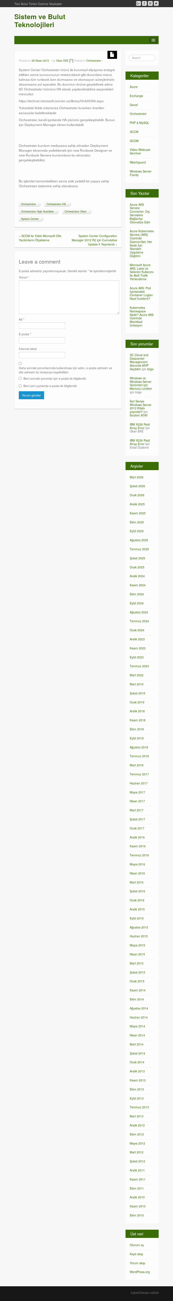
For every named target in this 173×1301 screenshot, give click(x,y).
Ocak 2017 (137, 828)
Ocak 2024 (137, 630)
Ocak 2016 (137, 900)
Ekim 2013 (137, 1089)
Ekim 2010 (137, 1215)
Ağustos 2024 (139, 612)
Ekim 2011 (137, 1188)
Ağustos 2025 (139, 540)
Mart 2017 (136, 810)
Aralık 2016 (137, 837)
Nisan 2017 (137, 801)
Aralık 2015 (137, 909)
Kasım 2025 (138, 513)
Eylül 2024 (137, 603)
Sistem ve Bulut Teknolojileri (39, 20)
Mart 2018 (136, 765)
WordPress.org (140, 1272)
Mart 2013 (136, 1116)
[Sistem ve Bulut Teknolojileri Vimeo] (150, 3)
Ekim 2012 (137, 1134)
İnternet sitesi (28, 349)
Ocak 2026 (137, 495)
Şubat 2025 (137, 558)
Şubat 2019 (137, 693)
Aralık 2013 (137, 1071)
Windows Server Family (140, 173)
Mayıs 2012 (137, 1143)
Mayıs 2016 (137, 864)
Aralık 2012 (137, 1125)
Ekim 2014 (137, 999)
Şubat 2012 (137, 1161)
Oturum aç (137, 1245)
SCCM (134, 132)
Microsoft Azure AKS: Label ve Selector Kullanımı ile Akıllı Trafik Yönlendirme (142, 272)
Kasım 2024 (138, 585)
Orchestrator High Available (37, 211)
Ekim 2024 (137, 594)
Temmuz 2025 (139, 549)
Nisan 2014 (137, 1035)
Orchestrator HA (56, 204)
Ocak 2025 (137, 567)
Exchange (136, 96)
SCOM (134, 141)
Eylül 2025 (137, 531)
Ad (21, 319)
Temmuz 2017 (139, 774)
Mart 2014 (136, 1044)
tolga (150, 369)
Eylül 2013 (137, 1098)
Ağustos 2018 (139, 747)
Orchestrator (93, 60)
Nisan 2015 (137, 954)
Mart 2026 (136, 477)
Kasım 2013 (138, 1080)
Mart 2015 (136, 963)
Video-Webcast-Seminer (140, 151)
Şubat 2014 (137, 1053)
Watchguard (138, 162)
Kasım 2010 (138, 1206)
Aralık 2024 (137, 576)
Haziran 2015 (139, 936)
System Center (30, 219)
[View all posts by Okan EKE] (71, 60)
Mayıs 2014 (137, 1026)
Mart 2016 (136, 882)
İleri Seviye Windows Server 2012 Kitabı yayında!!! (140, 406)
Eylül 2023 (137, 657)
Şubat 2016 (137, 891)
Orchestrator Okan (75, 211)
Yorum (24, 277)
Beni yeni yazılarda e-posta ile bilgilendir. (50, 386)
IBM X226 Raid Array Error (140, 426)
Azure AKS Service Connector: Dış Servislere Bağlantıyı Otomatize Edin (140, 213)
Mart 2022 (136, 675)
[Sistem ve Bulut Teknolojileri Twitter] (156, 3)
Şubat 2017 (137, 819)
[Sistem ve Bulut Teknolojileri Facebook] (144, 3)
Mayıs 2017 (137, 792)
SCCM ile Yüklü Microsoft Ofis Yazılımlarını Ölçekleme (40, 238)
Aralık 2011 (137, 1170)
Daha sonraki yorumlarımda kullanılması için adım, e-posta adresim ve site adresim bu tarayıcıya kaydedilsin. (65, 370)
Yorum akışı (137, 1263)
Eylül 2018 (137, 738)
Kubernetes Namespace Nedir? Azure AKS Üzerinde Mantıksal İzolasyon (142, 316)
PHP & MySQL (139, 123)
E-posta (25, 334)
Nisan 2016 (137, 873)
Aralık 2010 (137, 1197)
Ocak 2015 (137, 981)
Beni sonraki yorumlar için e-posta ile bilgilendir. (55, 378)
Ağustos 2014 (139, 1008)
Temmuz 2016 (139, 855)
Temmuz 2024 (139, 621)
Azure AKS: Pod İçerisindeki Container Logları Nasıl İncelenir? (141, 293)
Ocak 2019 (137, 702)
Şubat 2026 (137, 486)
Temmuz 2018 (139, 756)
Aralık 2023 (137, 639)
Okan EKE (62, 60)
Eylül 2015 (137, 918)
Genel (134, 105)
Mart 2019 (136, 684)
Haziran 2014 (139, 1017)
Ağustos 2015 (139, 927)
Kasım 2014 (138, 990)
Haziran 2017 (139, 783)
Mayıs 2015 (137, 945)
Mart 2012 (136, 1152)
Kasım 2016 (138, 846)
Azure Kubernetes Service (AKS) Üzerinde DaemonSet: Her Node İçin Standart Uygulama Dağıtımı (142, 243)
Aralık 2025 (137, 504)
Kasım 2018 (138, 720)
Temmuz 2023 (139, 666)
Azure (134, 87)
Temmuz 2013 (139, 1107)
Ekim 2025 (137, 522)
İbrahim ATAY (139, 415)
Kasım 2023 (138, 648)
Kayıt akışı (136, 1254)
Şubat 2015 (137, 972)
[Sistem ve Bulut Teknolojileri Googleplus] (138, 3)
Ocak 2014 (137, 1062)
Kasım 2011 (138, 1179)
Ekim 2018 (137, 729)
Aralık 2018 (137, 711)
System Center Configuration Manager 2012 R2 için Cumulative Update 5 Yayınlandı (94, 240)
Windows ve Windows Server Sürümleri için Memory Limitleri (141, 383)
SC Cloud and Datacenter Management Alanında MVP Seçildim (139, 362)
